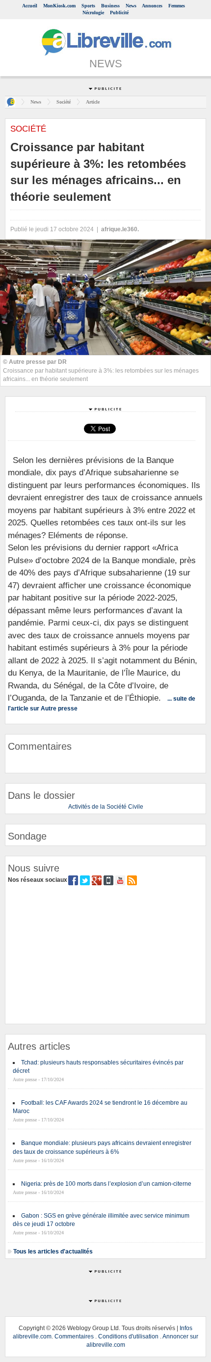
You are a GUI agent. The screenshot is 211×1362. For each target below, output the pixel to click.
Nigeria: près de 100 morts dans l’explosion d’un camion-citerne (106, 1183)
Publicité (119, 12)
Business (110, 5)
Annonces (152, 5)
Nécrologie (93, 12)
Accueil (29, 5)
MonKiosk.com (59, 5)
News (131, 5)
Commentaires (74, 1336)
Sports (88, 5)
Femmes (176, 5)
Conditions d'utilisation (128, 1336)
